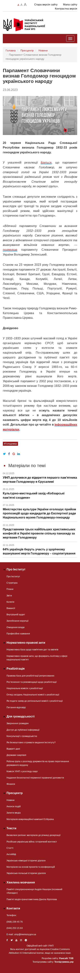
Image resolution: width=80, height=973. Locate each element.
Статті (10, 848)
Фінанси (11, 784)
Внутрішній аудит (16, 614)
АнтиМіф (11, 854)
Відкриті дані (13, 749)
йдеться (46, 162)
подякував (10, 249)
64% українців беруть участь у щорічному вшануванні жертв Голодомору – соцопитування (39, 549)
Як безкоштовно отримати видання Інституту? (31, 742)
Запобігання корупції (17, 621)
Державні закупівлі (16, 755)
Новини (43, 50)
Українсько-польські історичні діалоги (26, 873)
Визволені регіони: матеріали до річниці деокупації (33, 835)
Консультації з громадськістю (22, 736)
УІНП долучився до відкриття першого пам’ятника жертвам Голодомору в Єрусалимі (40, 477)
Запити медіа (14, 812)
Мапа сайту (70, 4)
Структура (12, 583)
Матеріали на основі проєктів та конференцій (31, 867)
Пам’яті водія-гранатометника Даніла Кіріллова (32, 899)
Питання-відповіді (16, 707)
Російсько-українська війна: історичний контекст (32, 841)
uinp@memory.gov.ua (25, 934)
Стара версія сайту (45, 4)
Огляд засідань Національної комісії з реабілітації (33, 694)
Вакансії (11, 608)
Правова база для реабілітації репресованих (30, 675)
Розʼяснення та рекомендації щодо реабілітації (32, 682)
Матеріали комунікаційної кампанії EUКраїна (30, 819)
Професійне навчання (18, 633)
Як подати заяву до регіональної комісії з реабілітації (35, 701)
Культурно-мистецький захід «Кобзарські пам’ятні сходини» (33, 493)
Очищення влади (16, 627)
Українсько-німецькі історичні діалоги (26, 860)
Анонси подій (14, 806)
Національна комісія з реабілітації (25, 688)
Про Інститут (13, 576)
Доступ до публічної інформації (23, 730)
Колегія (10, 602)
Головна (11, 50)
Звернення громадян (18, 723)
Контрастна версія (66, 8)
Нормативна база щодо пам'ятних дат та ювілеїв (32, 649)
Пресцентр (27, 50)
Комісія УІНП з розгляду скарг (22, 771)
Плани (10, 589)
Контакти (13, 908)
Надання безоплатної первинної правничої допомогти (35, 777)
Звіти (9, 595)
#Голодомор (10, 443)
